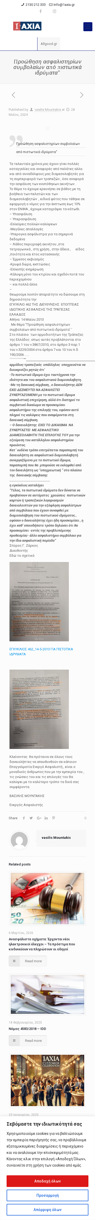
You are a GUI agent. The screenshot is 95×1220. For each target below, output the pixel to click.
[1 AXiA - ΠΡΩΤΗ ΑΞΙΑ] (47, 27)
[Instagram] (54, 11)
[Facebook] (41, 11)
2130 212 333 (36, 5)
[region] (47, 1168)
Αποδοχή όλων (47, 1181)
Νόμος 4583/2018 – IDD (27, 1029)
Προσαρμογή (47, 1195)
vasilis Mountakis (48, 110)
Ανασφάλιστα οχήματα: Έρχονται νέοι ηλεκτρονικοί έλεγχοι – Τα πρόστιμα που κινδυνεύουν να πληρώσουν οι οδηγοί (42, 944)
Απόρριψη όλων (47, 1210)
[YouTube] (47, 11)
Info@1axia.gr (64, 5)
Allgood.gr (49, 44)
